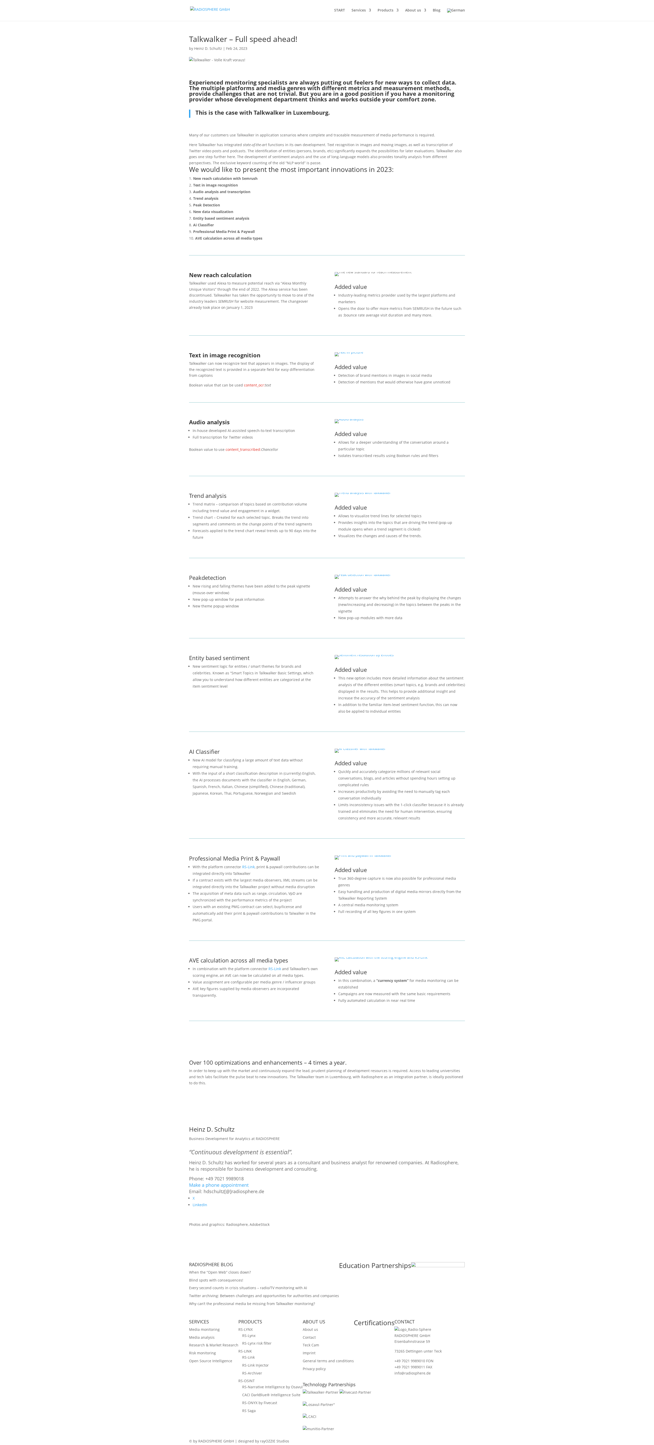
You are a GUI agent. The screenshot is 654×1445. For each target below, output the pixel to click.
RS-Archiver (252, 1373)
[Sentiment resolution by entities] (364, 658)
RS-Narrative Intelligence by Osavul (272, 1386)
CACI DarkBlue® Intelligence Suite (271, 1394)
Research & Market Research (213, 1345)
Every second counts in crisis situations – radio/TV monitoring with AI (248, 1287)
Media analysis (202, 1337)
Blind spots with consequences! (216, 1280)
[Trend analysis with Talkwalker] (363, 496)
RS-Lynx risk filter (257, 1343)
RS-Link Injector (255, 1365)
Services (359, 10)
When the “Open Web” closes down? (220, 1272)
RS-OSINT (246, 1380)
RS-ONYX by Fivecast (259, 1402)
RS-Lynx (248, 1335)
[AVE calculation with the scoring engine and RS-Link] (381, 961)
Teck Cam (311, 1345)
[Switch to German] (456, 14)
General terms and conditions (328, 1360)
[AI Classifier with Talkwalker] (360, 752)
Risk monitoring (202, 1352)
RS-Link (248, 866)
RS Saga (249, 1410)
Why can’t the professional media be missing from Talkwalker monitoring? (252, 1303)
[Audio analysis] (349, 423)
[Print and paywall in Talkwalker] (363, 859)
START (339, 10)
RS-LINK (245, 1351)
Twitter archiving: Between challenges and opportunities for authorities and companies (264, 1295)
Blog (436, 10)
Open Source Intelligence (210, 1360)
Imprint (309, 1352)
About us (413, 10)
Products (385, 10)
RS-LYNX (245, 1329)
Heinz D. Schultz (208, 48)
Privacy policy (314, 1368)
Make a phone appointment (219, 1185)
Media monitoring (204, 1329)
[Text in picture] (349, 356)
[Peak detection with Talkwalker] (363, 578)
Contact (309, 1337)
